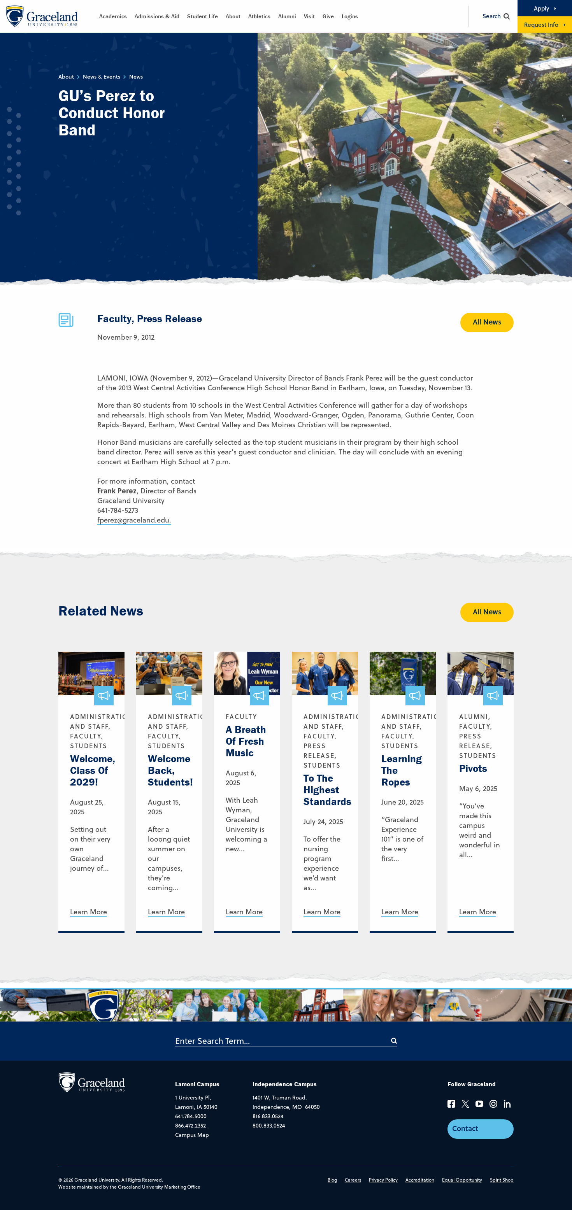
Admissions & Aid (157, 16)
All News (487, 322)
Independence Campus (285, 1084)
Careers (353, 1180)
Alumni (287, 16)
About (233, 16)
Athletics (259, 16)
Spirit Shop (502, 1180)
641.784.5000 (191, 1116)
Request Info (541, 24)
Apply (541, 8)
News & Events (101, 77)
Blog (332, 1180)
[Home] (91, 1081)
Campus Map (192, 1135)
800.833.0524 (269, 1125)
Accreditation (419, 1180)
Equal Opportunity (462, 1180)
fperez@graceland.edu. (134, 520)
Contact (465, 1128)
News (136, 77)
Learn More (88, 912)
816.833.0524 (268, 1116)
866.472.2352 (190, 1125)
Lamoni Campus (197, 1084)
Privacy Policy (383, 1180)
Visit (309, 16)
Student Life (202, 16)
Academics (113, 16)
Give (328, 16)
